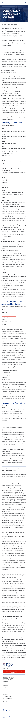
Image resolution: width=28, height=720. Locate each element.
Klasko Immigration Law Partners (9, 72)
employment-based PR (10, 36)
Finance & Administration (8, 696)
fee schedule (9, 24)
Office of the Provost (7, 701)
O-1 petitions (19, 36)
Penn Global (5, 685)
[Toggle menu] (25, 2)
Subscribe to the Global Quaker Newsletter (14, 672)
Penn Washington (6, 692)
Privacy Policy (5, 706)
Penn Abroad (5, 694)
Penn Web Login (6, 713)
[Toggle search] (24, 2)
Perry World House (6, 687)
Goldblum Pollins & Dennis (8, 70)
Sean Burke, (18, 629)
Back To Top (5, 668)
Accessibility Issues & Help (8, 703)
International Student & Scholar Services (11, 689)
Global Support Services (7, 698)
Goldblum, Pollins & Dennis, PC (9, 316)
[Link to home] (4, 2)
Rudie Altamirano (8, 625)
